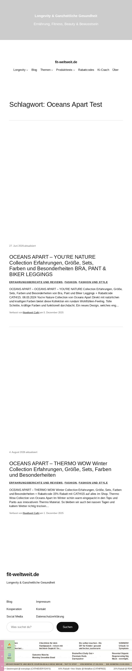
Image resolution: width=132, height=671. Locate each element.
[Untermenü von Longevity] (27, 70)
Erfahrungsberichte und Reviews (36, 282)
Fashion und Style (93, 282)
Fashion (71, 282)
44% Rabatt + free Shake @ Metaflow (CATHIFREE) (73, 669)
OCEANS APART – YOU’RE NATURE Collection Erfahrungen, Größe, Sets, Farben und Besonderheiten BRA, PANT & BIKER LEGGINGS (57, 265)
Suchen (67, 627)
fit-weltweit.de (66, 62)
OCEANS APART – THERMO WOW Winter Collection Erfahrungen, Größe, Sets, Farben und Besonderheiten (60, 469)
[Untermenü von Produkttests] (74, 70)
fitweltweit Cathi (31, 312)
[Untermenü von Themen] (52, 70)
